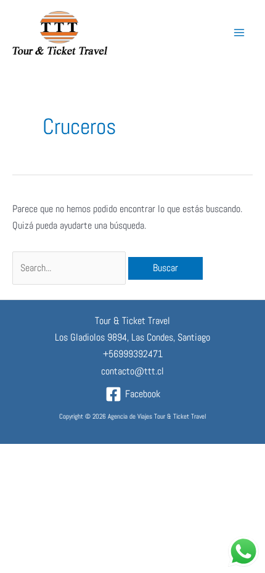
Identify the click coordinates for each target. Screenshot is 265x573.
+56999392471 (133, 353)
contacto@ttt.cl (132, 371)
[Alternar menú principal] (239, 33)
